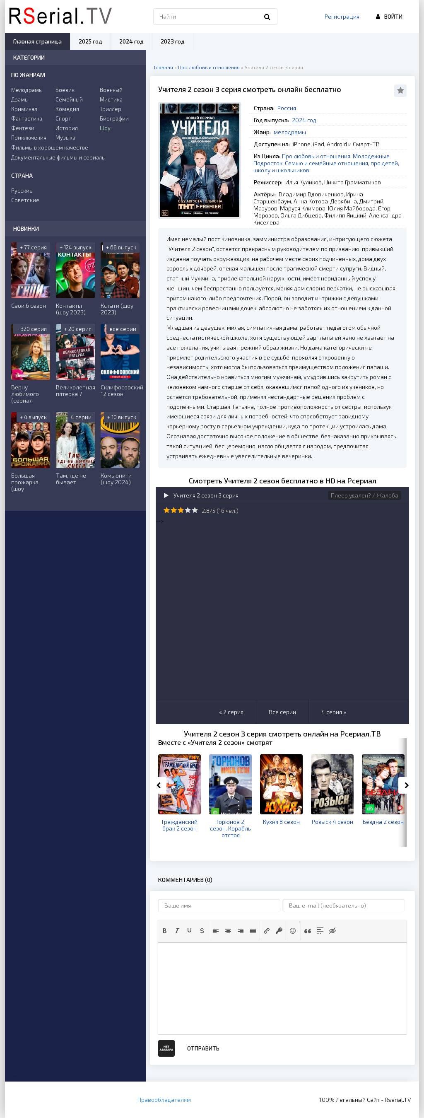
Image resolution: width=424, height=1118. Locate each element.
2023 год (173, 41)
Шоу (105, 128)
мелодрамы (290, 131)
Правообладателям (164, 1099)
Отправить (203, 1048)
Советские (25, 200)
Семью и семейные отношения (326, 163)
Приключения (28, 137)
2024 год (304, 119)
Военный (111, 90)
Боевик (65, 90)
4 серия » (333, 711)
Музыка (65, 137)
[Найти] (267, 16)
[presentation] (164, 930)
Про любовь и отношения (316, 155)
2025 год (90, 41)
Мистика (111, 99)
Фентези (22, 128)
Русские (22, 190)
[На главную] (60, 16)
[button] (165, 930)
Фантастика (26, 118)
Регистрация (342, 16)
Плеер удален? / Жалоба (364, 495)
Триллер (110, 109)
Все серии (282, 711)
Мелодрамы (27, 90)
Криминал (24, 109)
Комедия (67, 109)
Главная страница (37, 41)
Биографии (114, 118)
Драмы (20, 99)
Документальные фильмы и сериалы (58, 157)
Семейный (69, 99)
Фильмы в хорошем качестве (49, 147)
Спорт (63, 118)
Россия (286, 107)
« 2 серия (231, 711)
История (66, 128)
